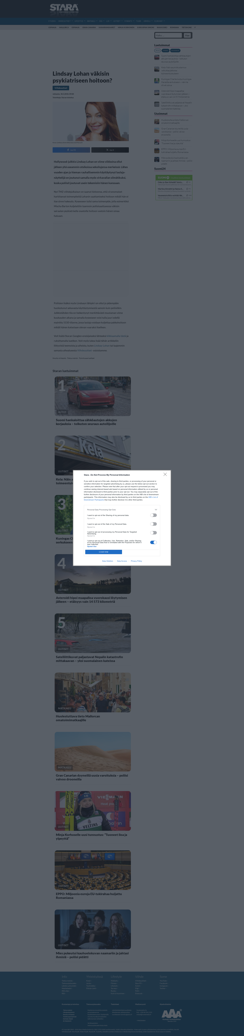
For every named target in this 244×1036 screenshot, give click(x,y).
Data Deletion (107, 561)
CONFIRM (103, 552)
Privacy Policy (136, 561)
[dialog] (122, 518)
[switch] (153, 515)
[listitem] (122, 509)
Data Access (122, 561)
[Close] (166, 475)
